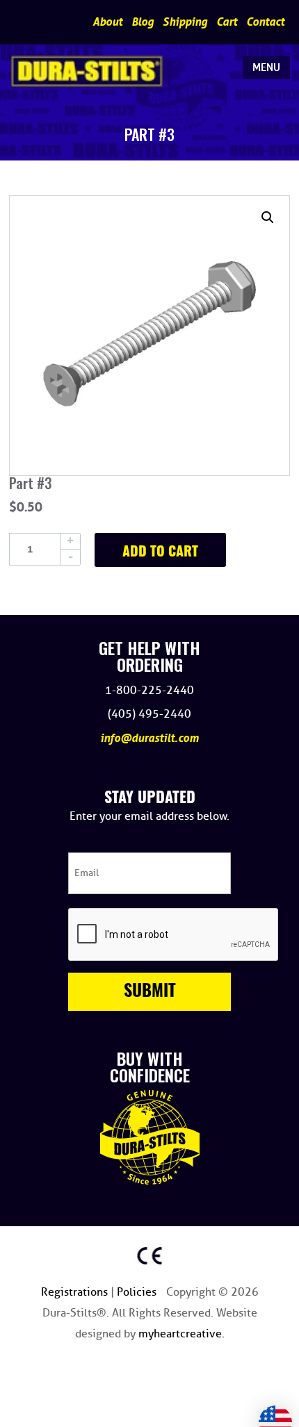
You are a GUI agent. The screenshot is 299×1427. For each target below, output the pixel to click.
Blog (142, 22)
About (107, 22)
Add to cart (160, 552)
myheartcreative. (181, 1334)
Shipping (185, 22)
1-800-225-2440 (149, 691)
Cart (226, 22)
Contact (265, 22)
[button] (267, 217)
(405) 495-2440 (149, 714)
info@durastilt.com (149, 738)
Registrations (76, 1292)
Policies (138, 1292)
